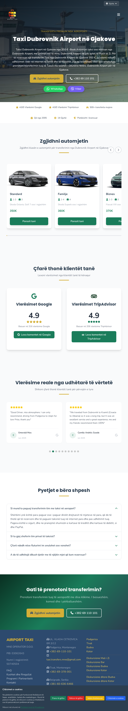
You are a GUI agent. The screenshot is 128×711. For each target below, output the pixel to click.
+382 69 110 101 (84, 78)
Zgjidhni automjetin (48, 78)
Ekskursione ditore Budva (100, 677)
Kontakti (11, 682)
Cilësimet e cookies (116, 698)
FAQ (9, 670)
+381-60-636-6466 (61, 684)
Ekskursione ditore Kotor (100, 681)
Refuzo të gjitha (75, 698)
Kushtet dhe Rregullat (19, 674)
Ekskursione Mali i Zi (97, 658)
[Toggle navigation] (118, 14)
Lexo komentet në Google (36, 334)
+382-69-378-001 (61, 671)
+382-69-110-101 (61, 651)
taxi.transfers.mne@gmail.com (64, 659)
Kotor (89, 651)
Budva (90, 647)
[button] (50, 451)
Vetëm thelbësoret (95, 698)
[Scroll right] (118, 150)
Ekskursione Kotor (96, 670)
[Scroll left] (111, 150)
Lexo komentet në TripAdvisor (96, 336)
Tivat (89, 643)
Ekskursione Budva (97, 666)
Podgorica (92, 639)
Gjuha (111, 3)
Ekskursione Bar (95, 662)
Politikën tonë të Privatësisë (32, 707)
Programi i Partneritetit (20, 678)
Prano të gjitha (58, 698)
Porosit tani (29, 221)
